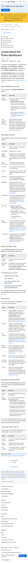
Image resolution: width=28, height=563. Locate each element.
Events (2, 535)
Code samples (4, 521)
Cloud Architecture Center (7, 523)
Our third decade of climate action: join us (11, 552)
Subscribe (23, 555)
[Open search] (17, 2)
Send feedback (7, 32)
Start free (5, 10)
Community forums (5, 502)
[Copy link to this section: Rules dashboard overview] (20, 86)
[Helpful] (10, 29)
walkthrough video (8, 20)
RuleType (13, 218)
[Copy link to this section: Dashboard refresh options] (21, 380)
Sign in (24, 1)
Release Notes (4, 507)
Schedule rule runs (19, 228)
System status (4, 510)
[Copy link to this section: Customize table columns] (20, 427)
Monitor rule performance (15, 130)
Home (2, 24)
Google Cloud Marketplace (7, 493)
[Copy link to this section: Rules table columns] (16, 135)
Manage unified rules (15, 331)
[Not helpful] (12, 29)
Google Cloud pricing (6, 491)
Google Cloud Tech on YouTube (8, 542)
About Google (4, 547)
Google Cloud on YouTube (7, 539)
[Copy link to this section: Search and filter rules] (17, 246)
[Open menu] (2, 2)
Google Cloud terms (6, 550)
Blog (2, 532)
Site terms (16, 547)
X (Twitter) (3, 537)
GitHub (2, 516)
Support (3, 505)
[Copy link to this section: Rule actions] (10, 299)
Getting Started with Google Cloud (9, 518)
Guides (18, 26)
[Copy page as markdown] (7, 58)
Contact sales (4, 496)
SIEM (19, 61)
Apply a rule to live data (14, 241)
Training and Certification (7, 526)
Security (16, 24)
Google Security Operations (13, 6)
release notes (16, 18)
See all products (5, 489)
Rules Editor (11, 357)
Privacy (10, 547)
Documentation (9, 24)
